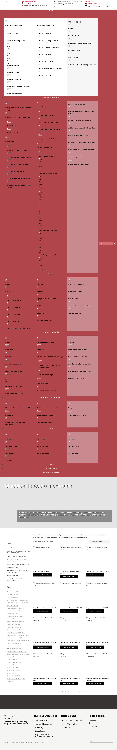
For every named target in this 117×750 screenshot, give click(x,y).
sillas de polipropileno (14, 670)
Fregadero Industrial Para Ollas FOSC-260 (71, 679)
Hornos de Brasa (13, 321)
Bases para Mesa (12, 597)
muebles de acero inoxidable (16, 632)
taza (24, 678)
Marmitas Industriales (45, 320)
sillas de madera (12, 659)
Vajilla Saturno (73, 446)
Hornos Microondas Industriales (18, 328)
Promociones (11, 567)
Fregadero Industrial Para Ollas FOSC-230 (45, 679)
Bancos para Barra (12, 594)
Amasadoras (72, 342)
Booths (71, 29)
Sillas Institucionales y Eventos (18, 86)
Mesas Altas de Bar (45, 76)
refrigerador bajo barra (14, 643)
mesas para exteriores (14, 624)
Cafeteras (40, 349)
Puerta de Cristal (13, 133)
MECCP (18, 603)
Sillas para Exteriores (14, 93)
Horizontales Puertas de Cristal (18, 164)
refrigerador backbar (23, 640)
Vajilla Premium (42, 446)
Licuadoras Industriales (45, 342)
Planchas (40, 284)
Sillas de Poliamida (14, 79)
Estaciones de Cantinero (46, 415)
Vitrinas (8, 357)
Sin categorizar (12, 575)
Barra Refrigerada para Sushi (49, 255)
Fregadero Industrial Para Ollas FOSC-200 (97, 643)
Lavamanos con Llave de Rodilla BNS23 (69, 572)
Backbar (9, 592)
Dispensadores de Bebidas (78, 357)
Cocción (10, 548)
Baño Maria (9, 349)
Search (30, 536)
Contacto (66, 727)
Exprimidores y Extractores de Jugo (50, 357)
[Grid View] (83, 541)
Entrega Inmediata (12, 600)
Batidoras (8, 342)
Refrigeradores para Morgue (78, 164)
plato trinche (11, 640)
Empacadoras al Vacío (76, 378)
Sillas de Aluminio (13, 72)
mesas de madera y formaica (15, 622)
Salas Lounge (73, 57)
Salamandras (73, 299)
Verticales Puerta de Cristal (17, 150)
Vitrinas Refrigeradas (44, 147)
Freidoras (40, 306)
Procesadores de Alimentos (47, 391)
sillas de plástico (12, 665)
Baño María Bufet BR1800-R (42, 572)
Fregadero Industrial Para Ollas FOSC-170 (71, 643)
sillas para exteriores (13, 676)
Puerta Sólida (12, 126)
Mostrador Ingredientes (47, 156)
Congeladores (10, 141)
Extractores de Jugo (46, 375)
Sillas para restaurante (13, 25)
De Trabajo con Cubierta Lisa (49, 122)
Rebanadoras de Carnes (14, 393)
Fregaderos (72, 408)
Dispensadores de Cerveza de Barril (81, 150)
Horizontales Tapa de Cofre (17, 171)
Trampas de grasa (74, 313)
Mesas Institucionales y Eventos (50, 69)
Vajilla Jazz (41, 439)
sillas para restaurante (14, 678)
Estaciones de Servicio (45, 422)
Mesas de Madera (45, 34)
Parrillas (40, 291)
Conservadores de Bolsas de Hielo (19, 178)
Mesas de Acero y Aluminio (48, 41)
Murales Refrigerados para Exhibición (82, 142)
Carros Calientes (43, 383)
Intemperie (10, 603)
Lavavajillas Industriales (14, 371)
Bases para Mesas (74, 50)
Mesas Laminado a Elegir (15, 556)
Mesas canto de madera (14, 611)
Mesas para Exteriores (47, 62)
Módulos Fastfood (74, 36)
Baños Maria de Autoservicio (47, 408)
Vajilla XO (8, 460)
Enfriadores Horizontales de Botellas (81, 128)
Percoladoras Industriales (77, 349)
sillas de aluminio (12, 657)
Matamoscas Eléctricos (13, 386)
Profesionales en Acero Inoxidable (19, 157)
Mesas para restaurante (45, 25)
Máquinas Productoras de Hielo (79, 121)
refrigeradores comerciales (15, 649)
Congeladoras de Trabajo (48, 139)
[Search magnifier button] (114, 243)
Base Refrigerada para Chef (78, 135)
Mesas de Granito (45, 55)
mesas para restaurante (14, 627)
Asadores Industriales (76, 284)
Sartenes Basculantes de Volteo (79, 306)
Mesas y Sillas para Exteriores (16, 630)
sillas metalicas (11, 673)
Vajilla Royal (9, 453)
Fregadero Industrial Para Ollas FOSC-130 (45, 643)
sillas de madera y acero (14, 662)
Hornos (8, 291)
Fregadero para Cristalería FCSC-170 (71, 608)
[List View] (86, 541)
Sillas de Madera (13, 65)
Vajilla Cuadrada (11, 446)
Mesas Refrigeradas (44, 107)
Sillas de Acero (12, 34)
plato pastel (18, 638)
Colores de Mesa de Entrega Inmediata (82, 65)
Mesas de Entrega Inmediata (15, 616)
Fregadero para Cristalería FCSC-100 (97, 572)
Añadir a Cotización (43, 575)
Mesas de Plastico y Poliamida (49, 48)
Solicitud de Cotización (72, 720)
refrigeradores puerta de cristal (16, 651)
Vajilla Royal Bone (43, 453)
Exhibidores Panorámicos (48, 174)
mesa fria (25, 603)
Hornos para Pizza (13, 307)
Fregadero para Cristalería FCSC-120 (44, 608)
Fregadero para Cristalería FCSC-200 (97, 608)
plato (27, 635)
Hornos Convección (14, 300)
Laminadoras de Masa (13, 364)
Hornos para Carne (14, 314)
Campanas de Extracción (77, 415)
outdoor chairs (11, 635)
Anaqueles (9, 415)
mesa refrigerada (12, 608)
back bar (16, 592)
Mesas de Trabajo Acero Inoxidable (18, 408)
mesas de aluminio (13, 613)
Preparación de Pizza (46, 115)
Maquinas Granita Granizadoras (79, 364)
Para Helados (43, 270)
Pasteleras (42, 189)
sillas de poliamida (13, 667)
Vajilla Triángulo (74, 453)
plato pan (10, 638)
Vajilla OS (71, 439)
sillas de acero (24, 654)
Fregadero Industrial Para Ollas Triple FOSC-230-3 (97, 679)
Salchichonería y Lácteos (48, 230)
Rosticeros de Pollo (75, 291)
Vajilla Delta (9, 439)
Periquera (21, 635)
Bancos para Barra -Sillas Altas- (79, 43)
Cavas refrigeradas (75, 157)
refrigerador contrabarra (14, 646)
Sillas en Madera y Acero (16, 41)
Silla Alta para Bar (12, 654)
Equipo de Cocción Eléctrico (47, 299)
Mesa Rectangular (12, 605)
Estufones (40, 313)
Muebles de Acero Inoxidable (16, 564)
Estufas (8, 284)
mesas (21, 608)
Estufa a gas (24, 600)
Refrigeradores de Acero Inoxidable (18, 117)
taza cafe (10, 681)
